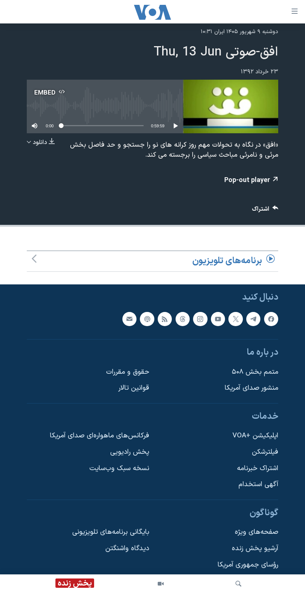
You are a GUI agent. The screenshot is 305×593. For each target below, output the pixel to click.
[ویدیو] (161, 583)
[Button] (265, 211)
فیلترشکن (265, 452)
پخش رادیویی (129, 452)
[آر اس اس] (165, 319)
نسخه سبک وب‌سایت (119, 468)
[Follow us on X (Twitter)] (235, 319)
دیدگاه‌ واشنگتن (127, 548)
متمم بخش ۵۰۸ (255, 372)
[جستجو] (238, 583)
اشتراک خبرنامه (257, 468)
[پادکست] (147, 319)
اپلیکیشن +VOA (255, 436)
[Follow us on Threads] (183, 319)
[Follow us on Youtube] (218, 319)
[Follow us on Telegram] (253, 319)
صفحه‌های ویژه (256, 532)
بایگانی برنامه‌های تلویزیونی (110, 532)
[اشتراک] (129, 319)
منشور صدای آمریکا (251, 388)
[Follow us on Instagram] (200, 319)
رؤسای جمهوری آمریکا (248, 565)
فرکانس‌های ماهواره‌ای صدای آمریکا (99, 436)
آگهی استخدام (258, 484)
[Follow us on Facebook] (271, 319)
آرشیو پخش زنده (255, 548)
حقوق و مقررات (127, 372)
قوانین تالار (133, 388)
